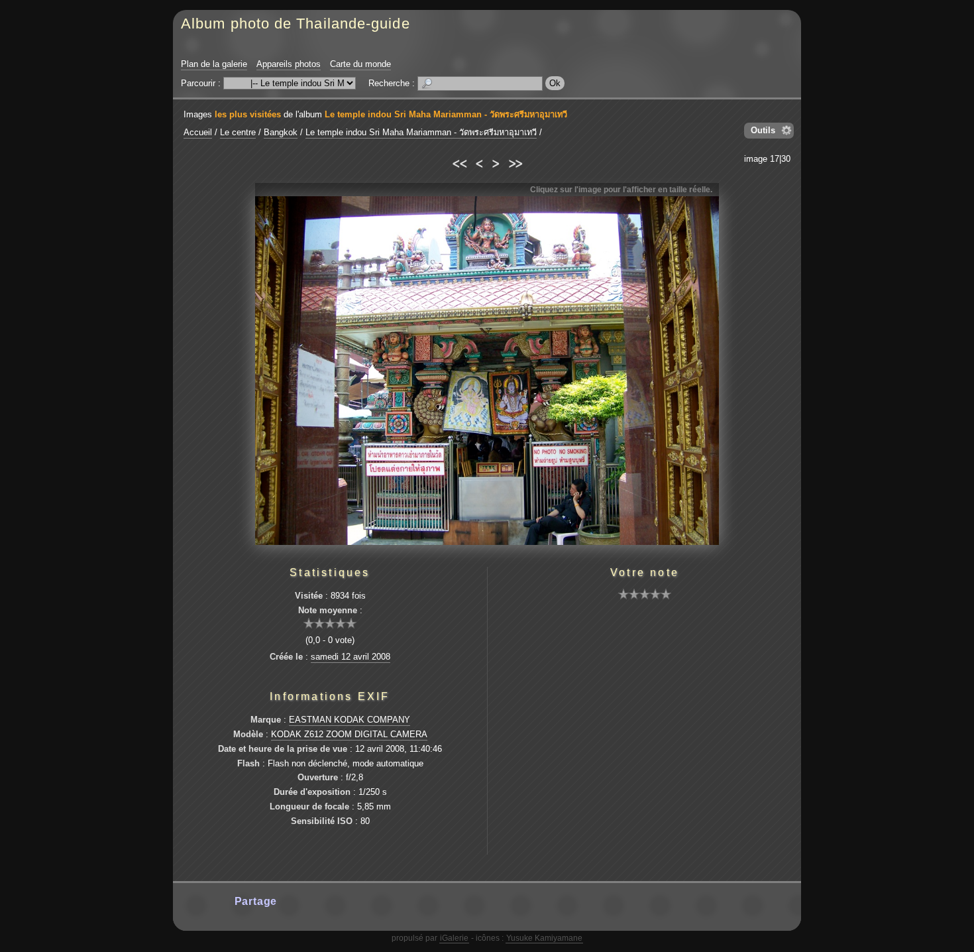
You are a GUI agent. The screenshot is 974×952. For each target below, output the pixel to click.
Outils (763, 130)
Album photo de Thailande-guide (295, 23)
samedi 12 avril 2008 (350, 657)
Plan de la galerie (214, 64)
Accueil (198, 132)
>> (515, 161)
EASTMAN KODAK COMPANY (349, 720)
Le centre (238, 132)
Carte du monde (360, 64)
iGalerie (454, 938)
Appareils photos (288, 64)
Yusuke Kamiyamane (544, 938)
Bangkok (281, 132)
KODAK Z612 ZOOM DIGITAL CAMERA (349, 734)
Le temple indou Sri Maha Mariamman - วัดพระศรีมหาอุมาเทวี (446, 114)
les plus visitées (248, 114)
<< (459, 161)
